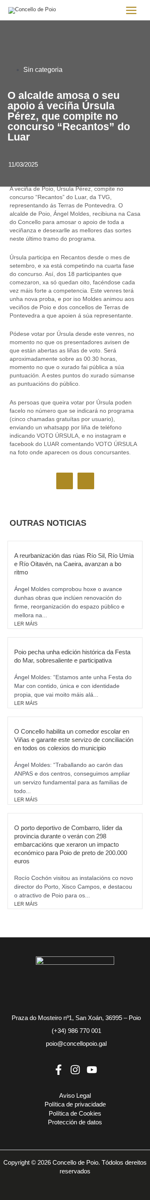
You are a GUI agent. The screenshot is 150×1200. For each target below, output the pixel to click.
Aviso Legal (75, 1095)
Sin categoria (42, 69)
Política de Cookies (75, 1113)
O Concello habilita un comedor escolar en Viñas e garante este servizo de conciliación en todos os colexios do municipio (73, 740)
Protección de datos (75, 1122)
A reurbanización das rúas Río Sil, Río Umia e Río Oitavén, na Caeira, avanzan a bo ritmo (74, 564)
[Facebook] (58, 1069)
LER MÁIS (26, 624)
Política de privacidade (75, 1104)
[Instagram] (75, 1069)
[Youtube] (92, 1069)
